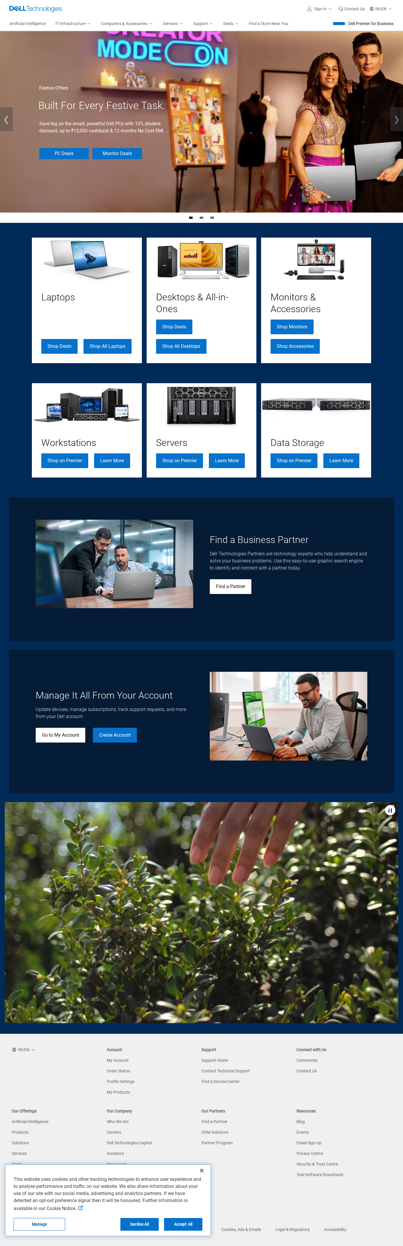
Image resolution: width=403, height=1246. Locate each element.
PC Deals (64, 153)
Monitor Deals (117, 153)
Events (302, 1132)
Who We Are (118, 1121)
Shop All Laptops (107, 346)
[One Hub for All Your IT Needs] (212, 218)
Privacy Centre (309, 1153)
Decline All (139, 1224)
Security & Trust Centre (317, 1164)
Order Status (118, 1071)
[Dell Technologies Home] (35, 9)
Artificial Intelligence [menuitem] (27, 23)
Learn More (112, 460)
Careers (114, 1132)
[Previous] (6, 119)
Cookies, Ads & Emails (241, 1229)
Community (307, 1060)
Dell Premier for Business (371, 23)
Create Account (115, 735)
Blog (300, 1121)
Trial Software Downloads (319, 1174)
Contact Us (306, 1071)
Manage (39, 1224)
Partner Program (217, 1142)
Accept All (183, 1224)
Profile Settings (121, 1081)
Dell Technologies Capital (129, 1142)
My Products (118, 1092)
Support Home (215, 1060)
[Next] (396, 119)
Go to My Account (60, 735)
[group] (87, 300)
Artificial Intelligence (30, 1121)
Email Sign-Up (309, 1142)
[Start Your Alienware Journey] (201, 218)
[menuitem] (73, 24)
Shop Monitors (292, 327)
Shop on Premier (64, 460)
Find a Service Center (221, 1081)
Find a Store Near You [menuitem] (268, 23)
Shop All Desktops (181, 346)
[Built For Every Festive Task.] (191, 218)
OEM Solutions (215, 1132)
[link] (351, 9)
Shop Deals (59, 346)
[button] (320, 9)
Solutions (20, 1142)
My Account (118, 1060)
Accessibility (335, 1229)
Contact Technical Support (226, 1071)
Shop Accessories (295, 346)
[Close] (201, 1170)
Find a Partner (230, 586)
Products (20, 1132)
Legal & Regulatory (292, 1229)
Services (19, 1153)
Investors (115, 1153)
